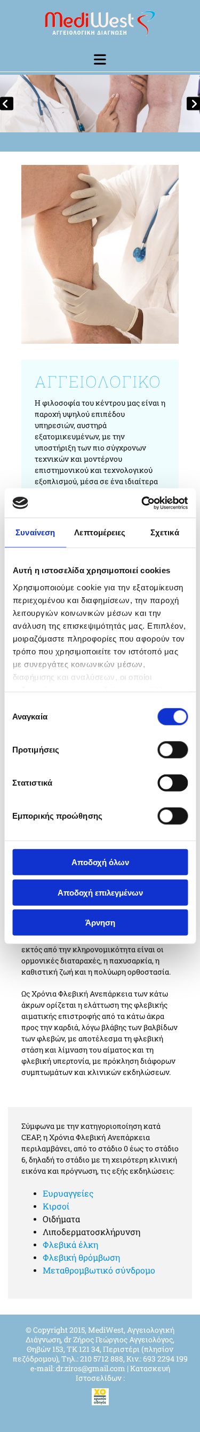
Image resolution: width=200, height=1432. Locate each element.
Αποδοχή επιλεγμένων (100, 892)
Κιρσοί (56, 1206)
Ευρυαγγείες (68, 1193)
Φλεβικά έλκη (70, 1244)
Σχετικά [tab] (164, 532)
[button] (100, 59)
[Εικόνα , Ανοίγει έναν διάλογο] (100, 103)
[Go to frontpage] (100, 26)
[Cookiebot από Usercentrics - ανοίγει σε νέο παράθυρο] (142, 503)
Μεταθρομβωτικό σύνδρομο (99, 1270)
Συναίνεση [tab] (35, 532)
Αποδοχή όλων (100, 862)
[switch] (172, 749)
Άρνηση (100, 922)
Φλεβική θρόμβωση (81, 1257)
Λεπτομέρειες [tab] (99, 532)
